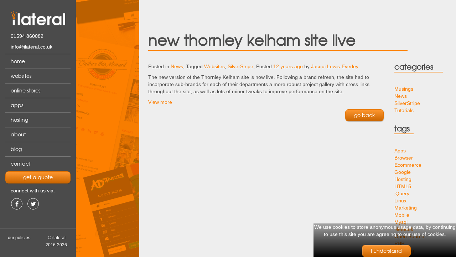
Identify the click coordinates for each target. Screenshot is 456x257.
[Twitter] (33, 204)
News (177, 66)
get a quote (38, 177)
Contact (21, 164)
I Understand (386, 251)
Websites (214, 66)
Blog (16, 149)
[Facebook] (16, 204)
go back (364, 115)
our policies (19, 237)
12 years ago (288, 66)
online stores (25, 90)
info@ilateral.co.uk (31, 47)
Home (18, 61)
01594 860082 (27, 36)
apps (17, 105)
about (18, 134)
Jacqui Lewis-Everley (334, 66)
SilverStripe (240, 66)
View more (160, 102)
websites (21, 76)
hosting (19, 120)
